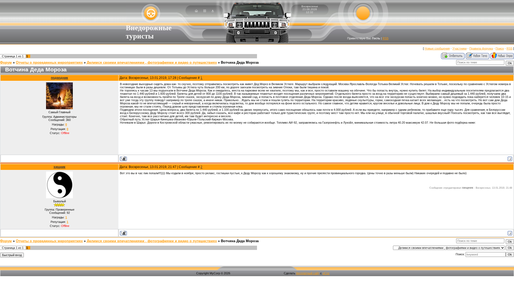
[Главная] (196, 11)
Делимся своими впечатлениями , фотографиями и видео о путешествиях (152, 62)
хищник (59, 167)
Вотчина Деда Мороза (240, 62)
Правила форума (481, 48)
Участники (459, 48)
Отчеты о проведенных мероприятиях (49, 62)
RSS (385, 38)
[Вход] (212, 11)
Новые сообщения (437, 48)
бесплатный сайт (307, 273)
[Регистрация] (204, 11)
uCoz (326, 273)
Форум (6, 62)
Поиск (500, 48)
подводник (59, 78)
